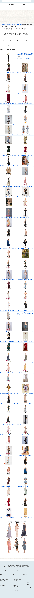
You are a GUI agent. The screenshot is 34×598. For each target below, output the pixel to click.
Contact (28, 582)
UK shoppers (22, 34)
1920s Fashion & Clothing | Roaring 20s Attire (14, 24)
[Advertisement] (17, 16)
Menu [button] (18, 8)
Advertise (28, 584)
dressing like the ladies (13, 45)
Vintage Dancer (17, 5)
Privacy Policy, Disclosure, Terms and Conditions (16, 591)
